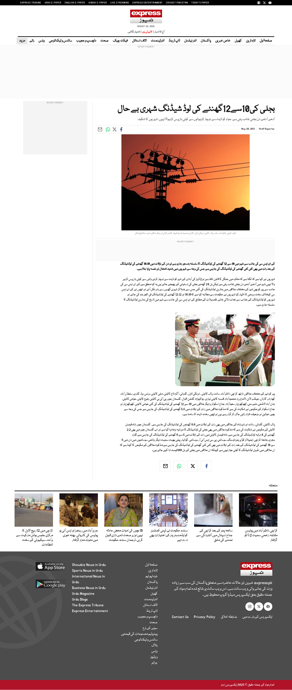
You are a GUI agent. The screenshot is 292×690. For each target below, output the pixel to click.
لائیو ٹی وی (147, 32)
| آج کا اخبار (158, 32)
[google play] (43, 585)
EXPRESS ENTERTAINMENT (148, 2)
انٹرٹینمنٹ (157, 40)
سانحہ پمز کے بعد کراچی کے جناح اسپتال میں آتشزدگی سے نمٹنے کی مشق (214, 535)
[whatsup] (178, 466)
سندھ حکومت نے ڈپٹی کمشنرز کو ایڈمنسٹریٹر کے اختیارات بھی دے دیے (168, 535)
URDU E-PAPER (53, 2)
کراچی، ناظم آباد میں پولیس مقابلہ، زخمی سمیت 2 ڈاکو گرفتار (261, 535)
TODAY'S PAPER (200, 2)
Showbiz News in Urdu (89, 564)
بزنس (41, 40)
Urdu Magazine (83, 593)
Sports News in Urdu (87, 570)
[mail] (165, 466)
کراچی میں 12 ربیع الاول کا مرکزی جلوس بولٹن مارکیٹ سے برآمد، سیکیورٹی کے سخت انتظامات (34, 537)
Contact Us (180, 617)
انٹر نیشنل (190, 40)
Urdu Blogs (80, 599)
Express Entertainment (90, 611)
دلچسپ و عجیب (86, 40)
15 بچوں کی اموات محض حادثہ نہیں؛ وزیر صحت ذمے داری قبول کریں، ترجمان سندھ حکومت (124, 535)
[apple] (43, 568)
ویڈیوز (154, 657)
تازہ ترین (250, 40)
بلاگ (154, 645)
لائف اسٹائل (139, 40)
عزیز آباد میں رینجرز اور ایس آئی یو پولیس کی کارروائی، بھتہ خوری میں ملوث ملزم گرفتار (78, 535)
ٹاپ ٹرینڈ (174, 40)
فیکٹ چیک (120, 40)
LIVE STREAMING (119, 2)
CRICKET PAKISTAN (177, 2)
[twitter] (192, 466)
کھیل (238, 40)
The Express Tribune (88, 605)
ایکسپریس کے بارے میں (257, 617)
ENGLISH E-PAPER (75, 2)
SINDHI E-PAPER (97, 2)
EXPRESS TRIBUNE (30, 2)
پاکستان (206, 40)
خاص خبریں (222, 40)
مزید (22, 40)
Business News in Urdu (89, 588)
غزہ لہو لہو (152, 576)
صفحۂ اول (266, 40)
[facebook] (206, 466)
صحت (104, 40)
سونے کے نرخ (150, 628)
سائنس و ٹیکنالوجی (60, 40)
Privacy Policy (204, 617)
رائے (31, 40)
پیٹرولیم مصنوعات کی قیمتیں (139, 634)
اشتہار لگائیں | (135, 32)
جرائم (155, 662)
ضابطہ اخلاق (229, 617)
